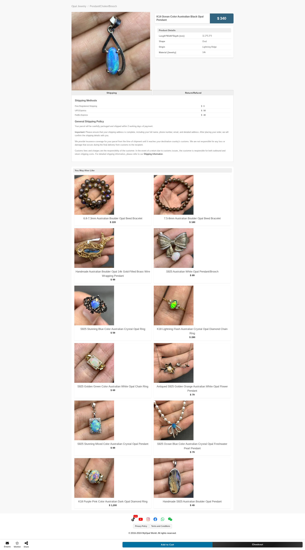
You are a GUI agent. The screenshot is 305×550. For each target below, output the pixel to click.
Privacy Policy (141, 526)
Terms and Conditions (160, 526)
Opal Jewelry (78, 6)
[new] (134, 519)
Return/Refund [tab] (193, 93)
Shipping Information (153, 154)
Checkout (257, 544)
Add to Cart (167, 544)
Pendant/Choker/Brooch (103, 6)
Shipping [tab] (112, 93)
